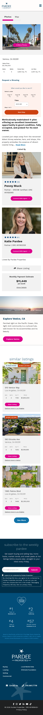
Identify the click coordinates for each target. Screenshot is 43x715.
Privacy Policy (21, 710)
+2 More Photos (21, 45)
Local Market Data (27, 667)
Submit (34, 570)
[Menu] (40, 5)
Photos (7, 17)
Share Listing (22, 268)
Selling (5, 673)
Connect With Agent (20, 198)
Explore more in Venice (12, 460)
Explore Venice (12, 339)
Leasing (5, 670)
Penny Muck (13, 186)
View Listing (12, 404)
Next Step (21, 112)
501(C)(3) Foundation (28, 670)
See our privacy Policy (24, 584)
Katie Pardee (13, 241)
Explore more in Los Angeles (14, 408)
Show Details (21, 287)
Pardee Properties (6, 5)
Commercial (7, 676)
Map (17, 17)
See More (21, 520)
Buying (5, 667)
